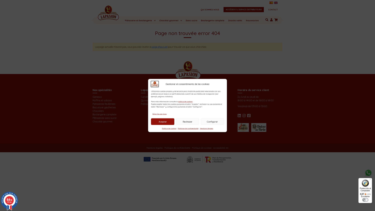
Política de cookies (169, 128)
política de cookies (185, 101)
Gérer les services (159, 114)
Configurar (212, 121)
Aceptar (163, 121)
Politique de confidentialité (188, 128)
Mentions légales (206, 128)
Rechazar (187, 121)
